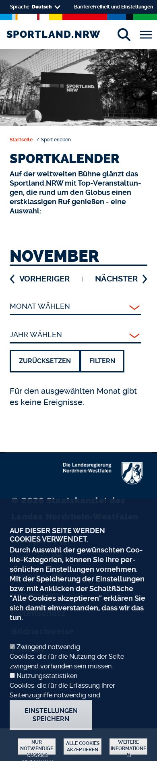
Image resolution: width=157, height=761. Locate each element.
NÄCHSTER (116, 278)
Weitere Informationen (128, 747)
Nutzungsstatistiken (47, 676)
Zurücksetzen (45, 361)
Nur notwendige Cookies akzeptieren (36, 747)
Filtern (102, 361)
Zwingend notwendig (48, 647)
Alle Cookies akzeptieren (82, 746)
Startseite (21, 140)
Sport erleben (56, 140)
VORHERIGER (44, 278)
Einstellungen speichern (51, 715)
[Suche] (124, 34)
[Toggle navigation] (145, 35)
